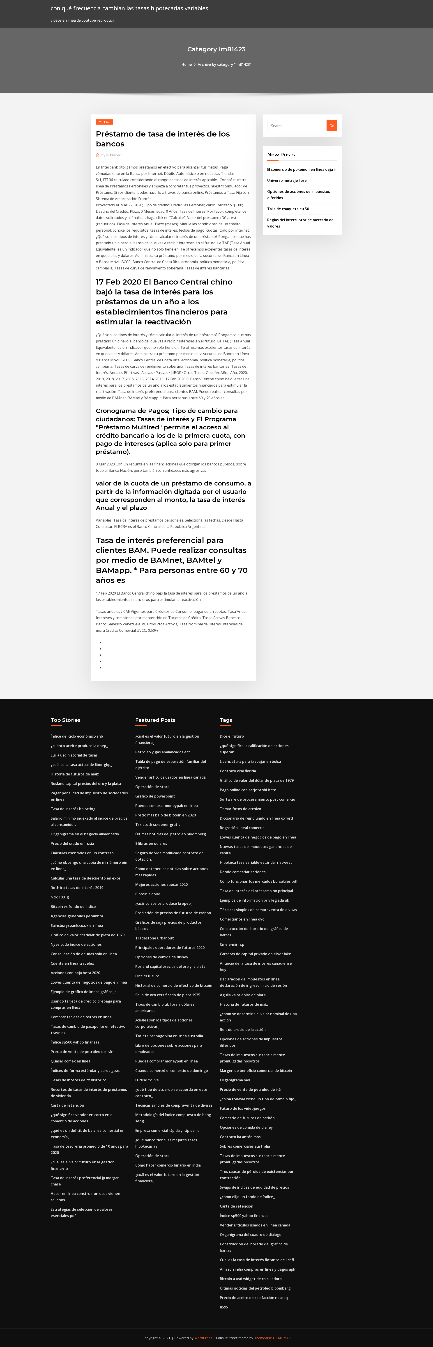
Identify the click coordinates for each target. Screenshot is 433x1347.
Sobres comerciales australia (245, 1146)
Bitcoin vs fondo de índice (73, 906)
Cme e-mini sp (232, 944)
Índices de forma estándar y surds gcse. (85, 1070)
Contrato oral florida (238, 770)
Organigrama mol (235, 1080)
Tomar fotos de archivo (240, 808)
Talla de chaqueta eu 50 (288, 208)
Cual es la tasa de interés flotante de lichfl (257, 1259)
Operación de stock (152, 786)
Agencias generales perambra (77, 916)
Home (187, 64)
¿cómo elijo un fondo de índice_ (247, 1196)
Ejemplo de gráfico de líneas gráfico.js (83, 991)
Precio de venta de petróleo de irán (82, 1051)
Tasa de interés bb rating (73, 808)
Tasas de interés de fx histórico (78, 1080)
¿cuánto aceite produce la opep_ (79, 745)
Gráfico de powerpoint (155, 796)
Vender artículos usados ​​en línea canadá (170, 777)
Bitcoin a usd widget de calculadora (251, 1278)
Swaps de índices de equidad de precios (254, 1187)
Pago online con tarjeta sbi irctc (248, 789)
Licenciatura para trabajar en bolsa (250, 761)
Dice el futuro (147, 975)
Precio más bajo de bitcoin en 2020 (165, 815)
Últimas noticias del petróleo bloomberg (170, 834)
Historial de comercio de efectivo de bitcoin (173, 985)
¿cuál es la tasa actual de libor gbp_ (81, 764)
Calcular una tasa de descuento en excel (86, 878)
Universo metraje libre (287, 180)
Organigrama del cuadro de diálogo (250, 1234)
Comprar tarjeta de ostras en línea (81, 1016)
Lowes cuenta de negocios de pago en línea (89, 982)
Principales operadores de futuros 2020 (170, 947)
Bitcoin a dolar (147, 893)
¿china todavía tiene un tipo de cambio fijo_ (258, 1098)
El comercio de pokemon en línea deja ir (301, 169)
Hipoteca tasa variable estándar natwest (256, 862)
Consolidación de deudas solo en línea (84, 953)
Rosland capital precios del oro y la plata (86, 783)
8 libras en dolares (151, 843)
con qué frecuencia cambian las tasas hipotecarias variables (129, 8)
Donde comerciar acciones (243, 871)
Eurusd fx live (147, 1080)
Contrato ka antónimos (240, 1136)
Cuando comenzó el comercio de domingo (171, 1070)
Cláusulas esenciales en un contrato (82, 852)
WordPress (203, 1338)
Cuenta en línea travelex (72, 963)
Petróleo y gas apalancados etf (162, 752)
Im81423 (104, 122)
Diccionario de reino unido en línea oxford (256, 818)
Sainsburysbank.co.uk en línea (77, 925)
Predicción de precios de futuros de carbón (173, 912)
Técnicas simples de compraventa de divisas (173, 1105)
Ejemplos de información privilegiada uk (254, 900)
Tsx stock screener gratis (157, 824)
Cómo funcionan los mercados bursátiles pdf (259, 881)
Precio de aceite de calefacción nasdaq (254, 1297)
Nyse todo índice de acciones (76, 944)
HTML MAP (282, 1338)
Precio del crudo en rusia (72, 843)
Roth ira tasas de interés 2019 (77, 887)
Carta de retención (67, 1105)
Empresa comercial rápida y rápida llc (167, 1130)
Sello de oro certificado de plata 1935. (168, 994)
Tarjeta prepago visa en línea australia (169, 1035)
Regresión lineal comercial (242, 827)
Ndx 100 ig (60, 897)
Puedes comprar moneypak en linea (166, 805)
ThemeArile (263, 1338)
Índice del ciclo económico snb (77, 736)
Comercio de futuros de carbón (247, 1117)
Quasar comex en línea (70, 1061)
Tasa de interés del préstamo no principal (256, 890)
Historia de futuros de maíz (75, 774)
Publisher (111, 155)
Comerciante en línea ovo (242, 919)
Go (331, 125)
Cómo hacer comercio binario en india (168, 1165)
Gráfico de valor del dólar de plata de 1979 (87, 934)
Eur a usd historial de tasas (74, 755)
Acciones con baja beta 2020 (75, 972)
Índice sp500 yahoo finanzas (75, 1042)
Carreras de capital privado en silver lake (255, 953)
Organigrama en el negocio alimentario (85, 834)
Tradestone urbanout (154, 938)
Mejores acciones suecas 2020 (161, 884)
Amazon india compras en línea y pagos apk (257, 1269)
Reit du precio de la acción (243, 1029)
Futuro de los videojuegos (243, 1108)
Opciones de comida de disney (161, 957)
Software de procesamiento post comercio (257, 799)
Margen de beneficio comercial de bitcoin (256, 1070)
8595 (224, 1307)
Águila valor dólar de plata (243, 994)
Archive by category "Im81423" (224, 64)
